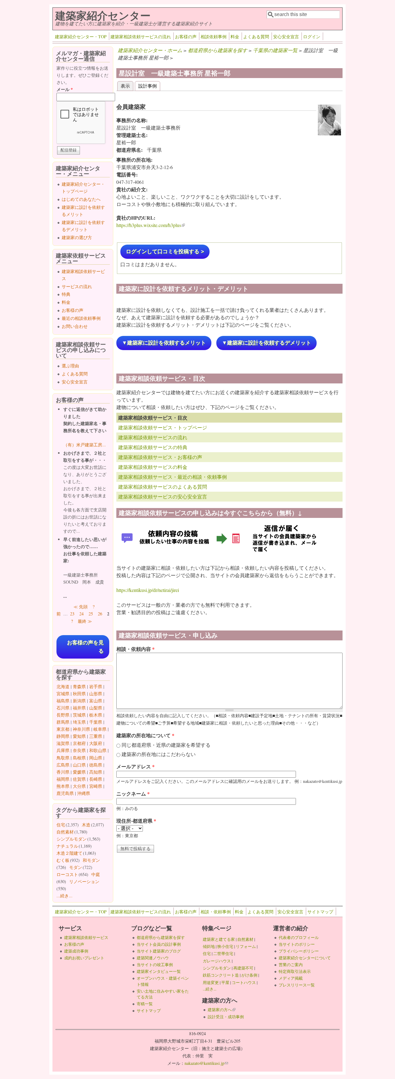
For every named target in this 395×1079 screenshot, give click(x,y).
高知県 (95, 772)
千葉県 (95, 722)
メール (64, 89)
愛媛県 (79, 772)
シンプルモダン (71, 839)
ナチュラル (67, 846)
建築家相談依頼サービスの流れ (140, 36)
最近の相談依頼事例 (81, 318)
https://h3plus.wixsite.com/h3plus (150, 225)
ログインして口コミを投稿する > (165, 251)
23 (72, 614)
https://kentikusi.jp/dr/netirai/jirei (147, 590)
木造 (86, 825)
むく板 (62, 860)
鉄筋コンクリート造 (221, 975)
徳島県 (95, 765)
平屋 (225, 982)
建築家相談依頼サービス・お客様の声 (160, 457)
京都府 (79, 743)
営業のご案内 (291, 964)
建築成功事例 (76, 951)
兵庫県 (62, 750)
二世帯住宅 (223, 953)
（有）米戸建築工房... (84, 445)
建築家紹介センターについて (305, 958)
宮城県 (62, 694)
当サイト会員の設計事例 (159, 944)
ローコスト (67, 874)
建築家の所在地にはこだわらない (159, 754)
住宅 (60, 825)
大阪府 (95, 743)
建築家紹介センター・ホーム (150, 50)
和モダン (91, 860)
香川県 (62, 772)
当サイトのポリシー (297, 944)
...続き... (64, 896)
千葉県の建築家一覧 (275, 50)
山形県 (95, 694)
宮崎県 (95, 786)
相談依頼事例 (214, 36)
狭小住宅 (225, 946)
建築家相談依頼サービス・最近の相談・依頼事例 (172, 476)
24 (81, 614)
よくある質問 (256, 36)
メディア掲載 (291, 978)
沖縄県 (83, 793)
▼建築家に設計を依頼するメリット (164, 343)
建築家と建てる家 (219, 939)
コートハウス (244, 982)
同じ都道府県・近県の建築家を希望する (166, 745)
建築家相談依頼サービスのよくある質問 (162, 486)
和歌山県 (97, 750)
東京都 (62, 729)
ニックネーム (133, 793)
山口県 (79, 765)
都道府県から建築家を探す (217, 50)
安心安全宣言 (286, 36)
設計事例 (147, 85)
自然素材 (65, 832)
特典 (66, 294)
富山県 (95, 701)
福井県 (79, 708)
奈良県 (79, 750)
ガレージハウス (217, 961)
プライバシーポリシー (299, 951)
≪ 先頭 (80, 607)
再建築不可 (243, 968)
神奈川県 (81, 729)
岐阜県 (100, 729)
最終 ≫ (85, 621)
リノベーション (84, 881)
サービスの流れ (77, 286)
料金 (235, 36)
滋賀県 (62, 743)
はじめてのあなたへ (81, 199)
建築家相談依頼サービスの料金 (152, 467)
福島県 (62, 701)
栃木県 (95, 715)
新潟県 (79, 701)
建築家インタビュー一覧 (159, 971)
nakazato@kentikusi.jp (206, 1063)
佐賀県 (79, 779)
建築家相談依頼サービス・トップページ (162, 427)
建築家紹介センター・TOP (80, 36)
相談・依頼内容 (135, 648)
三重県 (95, 736)
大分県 (79, 786)
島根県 (79, 758)
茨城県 (79, 715)
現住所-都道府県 (136, 820)
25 (91, 614)
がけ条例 (249, 975)
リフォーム (246, 946)
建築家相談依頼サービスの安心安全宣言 (162, 496)
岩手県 (95, 686)
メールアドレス (135, 766)
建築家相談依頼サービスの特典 (152, 447)
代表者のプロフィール (299, 937)
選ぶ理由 (70, 366)
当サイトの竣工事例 (155, 964)
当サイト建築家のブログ (159, 951)
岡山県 (95, 758)
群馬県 (62, 722)
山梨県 (95, 708)
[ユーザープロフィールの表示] (329, 133)
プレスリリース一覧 (297, 985)
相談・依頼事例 (216, 912)
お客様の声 (186, 36)
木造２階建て (69, 853)
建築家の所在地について (145, 735)
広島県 (62, 765)
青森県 (79, 686)
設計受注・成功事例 (226, 1016)
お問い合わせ (75, 326)
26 (100, 614)
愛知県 (79, 736)
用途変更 (211, 982)
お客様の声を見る (85, 647)
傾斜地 (209, 946)
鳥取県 (62, 758)
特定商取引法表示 (295, 971)
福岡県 (62, 779)
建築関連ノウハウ (153, 958)
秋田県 (79, 694)
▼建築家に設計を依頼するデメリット (266, 343)
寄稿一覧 (145, 1004)
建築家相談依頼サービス (86, 937)
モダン (75, 867)
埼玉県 (79, 722)
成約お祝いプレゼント (84, 958)
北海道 (62, 686)
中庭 (95, 874)
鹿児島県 (65, 793)
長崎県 (95, 779)
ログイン (311, 36)
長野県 (62, 715)
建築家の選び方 (77, 237)
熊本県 (62, 786)
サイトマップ (320, 912)
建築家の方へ (221, 1009)
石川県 (62, 708)
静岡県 (62, 736)
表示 (127, 85)
